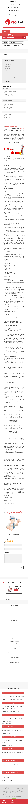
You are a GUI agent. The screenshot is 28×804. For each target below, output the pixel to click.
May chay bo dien (16, 788)
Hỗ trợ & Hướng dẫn (7, 88)
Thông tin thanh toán (8, 107)
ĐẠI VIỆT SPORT (17, 796)
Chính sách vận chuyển (9, 108)
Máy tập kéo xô (9, 791)
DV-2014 (9, 595)
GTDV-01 (9, 599)
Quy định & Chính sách (10, 48)
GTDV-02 (9, 597)
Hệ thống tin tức (15, 42)
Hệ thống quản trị (7, 114)
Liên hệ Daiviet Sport (8, 97)
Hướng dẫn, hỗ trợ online (11, 45)
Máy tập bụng (11, 792)
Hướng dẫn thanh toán (8, 92)
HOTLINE (4, 802)
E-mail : (6, 547)
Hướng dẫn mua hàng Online (10, 91)
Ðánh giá (6, 539)
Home (5, 42)
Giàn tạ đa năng (16, 791)
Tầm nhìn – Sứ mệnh (8, 115)
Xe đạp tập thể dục (16, 787)
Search (6, 31)
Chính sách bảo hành (8, 105)
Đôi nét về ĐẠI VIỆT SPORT (9, 111)
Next (22, 582)
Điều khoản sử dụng (8, 94)
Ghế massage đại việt (15, 790)
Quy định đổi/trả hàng (8, 104)
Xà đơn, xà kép (18, 792)
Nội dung (6, 552)
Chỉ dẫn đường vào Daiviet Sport (11, 95)
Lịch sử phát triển (7, 117)
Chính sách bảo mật (8, 102)
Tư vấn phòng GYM (7, 787)
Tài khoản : (7, 542)
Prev (20, 582)
